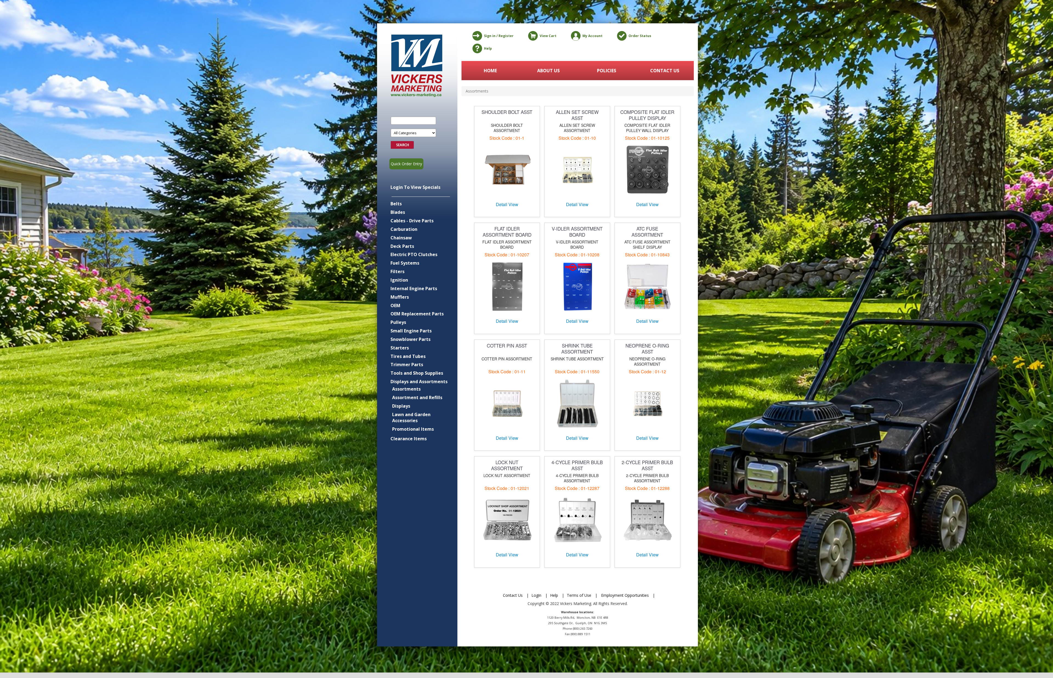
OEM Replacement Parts (417, 314)
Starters (399, 348)
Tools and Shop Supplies (416, 373)
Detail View (507, 204)
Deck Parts (402, 246)
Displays (401, 406)
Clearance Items (408, 439)
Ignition (399, 280)
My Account (592, 35)
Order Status (640, 35)
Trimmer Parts (406, 365)
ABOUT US (548, 71)
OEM (395, 305)
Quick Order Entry (406, 163)
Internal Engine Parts (413, 288)
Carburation (403, 229)
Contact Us (513, 595)
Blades (397, 212)
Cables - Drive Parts (412, 221)
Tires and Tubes (408, 356)
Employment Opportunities (625, 595)
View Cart (548, 35)
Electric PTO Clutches (413, 254)
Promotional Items (413, 429)
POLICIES (606, 71)
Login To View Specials (415, 187)
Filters (397, 271)
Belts (396, 204)
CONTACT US (664, 71)
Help (488, 48)
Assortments (406, 389)
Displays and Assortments (419, 382)
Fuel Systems (404, 263)
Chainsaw (401, 238)
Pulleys (398, 322)
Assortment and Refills (417, 397)
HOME (490, 71)
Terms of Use (579, 595)
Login (536, 595)
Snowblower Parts (410, 339)
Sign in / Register (499, 35)
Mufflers (399, 297)
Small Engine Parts (411, 331)
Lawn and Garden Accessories (411, 417)
